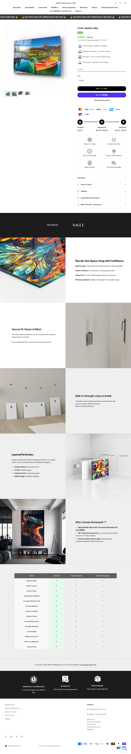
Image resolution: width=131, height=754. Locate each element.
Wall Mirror (54, 7)
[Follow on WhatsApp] (22, 737)
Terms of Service (10, 712)
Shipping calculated (92, 40)
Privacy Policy (9, 715)
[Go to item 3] (21, 93)
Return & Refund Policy (12, 708)
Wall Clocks (84, 7)
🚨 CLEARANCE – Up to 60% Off (60, 11)
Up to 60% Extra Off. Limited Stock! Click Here (65, 17)
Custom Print (42, 7)
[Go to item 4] (27, 93)
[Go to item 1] (8, 94)
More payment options (101, 100)
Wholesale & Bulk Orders (109, 7)
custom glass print (86, 665)
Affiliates (8, 719)
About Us (78, 11)
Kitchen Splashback (69, 7)
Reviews (94, 7)
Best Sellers (17, 7)
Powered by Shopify (55, 746)
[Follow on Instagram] (11, 737)
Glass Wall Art (29, 7)
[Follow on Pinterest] (17, 737)
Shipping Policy (10, 705)
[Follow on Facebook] (6, 737)
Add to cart (101, 88)
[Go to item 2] (14, 94)
